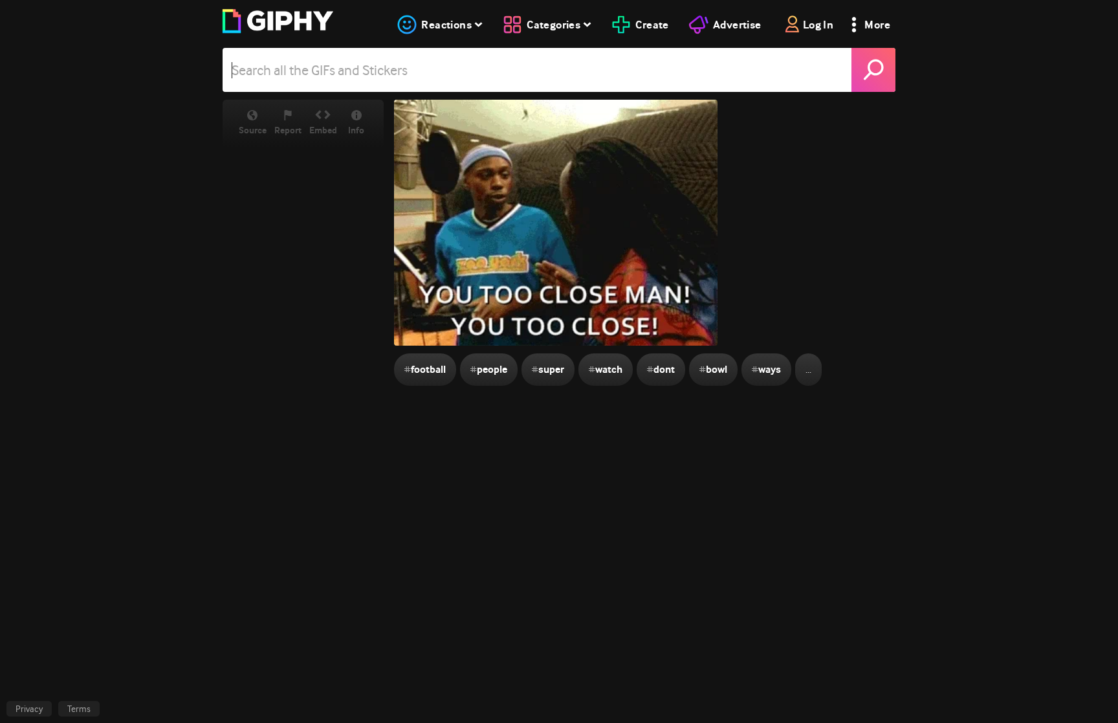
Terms (79, 709)
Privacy (29, 709)
